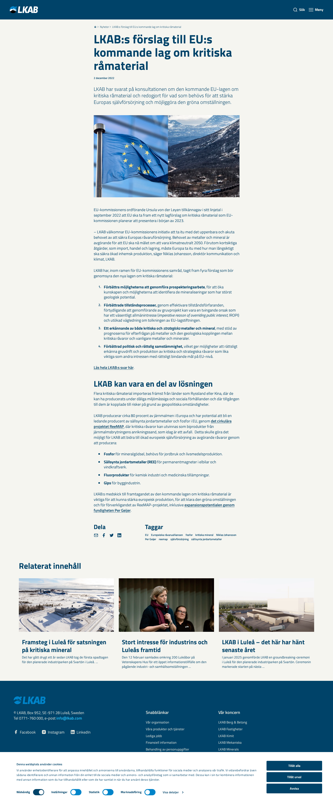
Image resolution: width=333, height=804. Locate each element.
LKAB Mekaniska (230, 743)
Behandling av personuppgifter (167, 749)
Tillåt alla (294, 765)
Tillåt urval (294, 777)
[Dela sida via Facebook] (103, 535)
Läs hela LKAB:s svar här (114, 367)
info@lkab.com (69, 718)
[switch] (75, 792)
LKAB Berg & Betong (232, 722)
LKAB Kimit (226, 736)
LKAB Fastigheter (230, 729)
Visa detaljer (171, 792)
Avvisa (294, 788)
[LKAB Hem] (24, 9)
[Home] (95, 26)
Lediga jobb (154, 736)
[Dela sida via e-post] (96, 535)
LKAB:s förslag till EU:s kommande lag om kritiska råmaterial (146, 26)
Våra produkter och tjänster (165, 729)
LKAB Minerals (228, 749)
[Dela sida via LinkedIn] (119, 535)
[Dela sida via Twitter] (111, 535)
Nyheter (104, 26)
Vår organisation (157, 722)
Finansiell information (161, 743)
